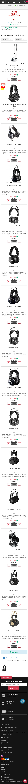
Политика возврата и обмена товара (8, 727)
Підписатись (14, 688)
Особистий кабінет (5, 764)
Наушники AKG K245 (14, 347)
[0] (25, 2)
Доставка (3, 729)
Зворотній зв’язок (5, 737)
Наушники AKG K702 (14, 550)
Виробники (3, 745)
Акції (2, 750)
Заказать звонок (14, 24)
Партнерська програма (5, 749)
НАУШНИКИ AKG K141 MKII (14, 145)
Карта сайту (3, 740)
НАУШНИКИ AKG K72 (14, 590)
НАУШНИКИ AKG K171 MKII (14, 185)
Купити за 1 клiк (15, 61)
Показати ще (14, 652)
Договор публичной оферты (7, 730)
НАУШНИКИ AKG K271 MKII (14, 388)
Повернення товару (5, 739)
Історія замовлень (5, 766)
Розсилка (3, 769)
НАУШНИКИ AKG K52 (14, 469)
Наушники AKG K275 (14, 428)
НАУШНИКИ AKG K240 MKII (14, 307)
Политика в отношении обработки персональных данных (13, 732)
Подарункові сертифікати (6, 747)
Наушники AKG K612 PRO (14, 509)
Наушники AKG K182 (14, 266)
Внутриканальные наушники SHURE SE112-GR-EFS (14, 64)
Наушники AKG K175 (14, 226)
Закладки (3, 767)
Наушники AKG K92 (14, 631)
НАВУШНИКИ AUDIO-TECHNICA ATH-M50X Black (14, 105)
